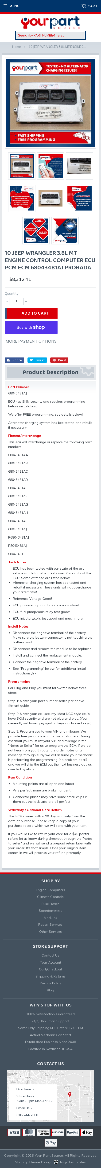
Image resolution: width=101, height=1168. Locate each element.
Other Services (50, 931)
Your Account (50, 962)
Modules (50, 918)
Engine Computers (50, 890)
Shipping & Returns (50, 976)
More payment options (31, 341)
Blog (50, 990)
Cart (92, 6)
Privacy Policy (50, 983)
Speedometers (50, 910)
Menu (14, 6)
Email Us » (24, 1108)
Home (16, 47)
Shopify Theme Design (33, 1162)
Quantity (12, 293)
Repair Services (50, 924)
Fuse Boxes (50, 904)
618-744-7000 (27, 1115)
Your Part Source (49, 1155)
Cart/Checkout (50, 969)
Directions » (25, 1089)
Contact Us (50, 955)
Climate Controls (50, 897)
